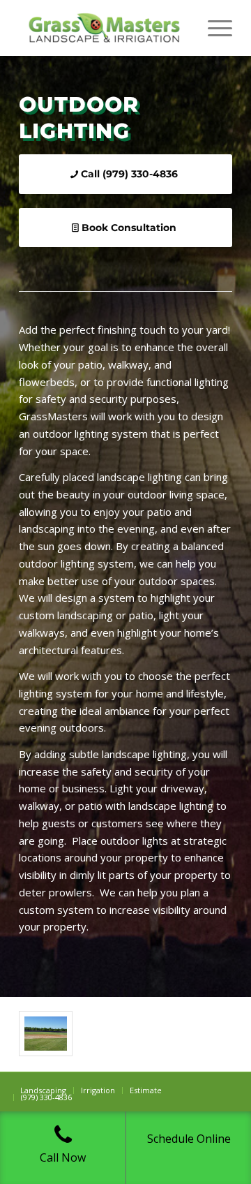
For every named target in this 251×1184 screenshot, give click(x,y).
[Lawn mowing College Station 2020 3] (46, 1033)
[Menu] (213, 28)
